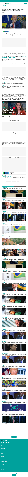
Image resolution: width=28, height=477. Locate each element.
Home (2, 445)
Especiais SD (3, 459)
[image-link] (14, 193)
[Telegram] (8, 442)
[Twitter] (9, 442)
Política (2, 453)
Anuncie (2, 464)
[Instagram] (1, 442)
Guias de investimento (4, 461)
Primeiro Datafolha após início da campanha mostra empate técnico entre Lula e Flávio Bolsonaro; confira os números (13, 87)
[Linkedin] (5, 442)
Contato (2, 469)
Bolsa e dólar (3, 448)
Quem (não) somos (3, 467)
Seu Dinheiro (3, 12)
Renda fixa (2, 456)
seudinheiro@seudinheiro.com (7, 176)
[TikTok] (6, 442)
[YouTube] (3, 442)
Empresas (2, 451)
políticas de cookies (15, 473)
